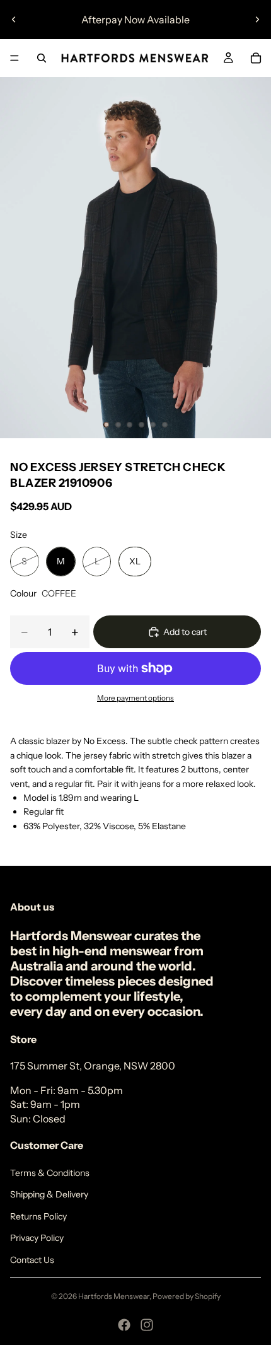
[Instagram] (146, 1324)
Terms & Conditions (49, 1173)
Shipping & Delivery (49, 1194)
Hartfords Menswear (113, 1296)
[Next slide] (257, 19)
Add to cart (185, 632)
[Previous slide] (14, 19)
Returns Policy (38, 1216)
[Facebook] (124, 1324)
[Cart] (256, 58)
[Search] (41, 58)
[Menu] (14, 58)
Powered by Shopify (187, 1296)
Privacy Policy (37, 1237)
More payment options (135, 698)
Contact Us (32, 1260)
